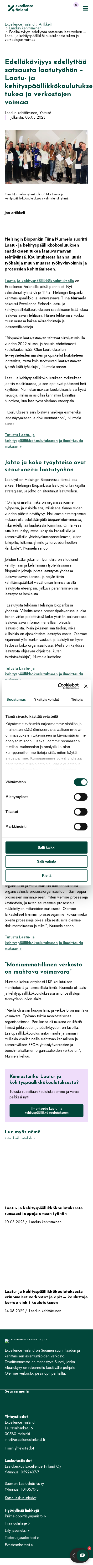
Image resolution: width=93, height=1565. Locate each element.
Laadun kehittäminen (25, 28)
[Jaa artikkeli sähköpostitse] (23, 222)
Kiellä (46, 875)
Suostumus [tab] (16, 699)
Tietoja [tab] (77, 699)
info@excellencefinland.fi (25, 1439)
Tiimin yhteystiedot (19, 1448)
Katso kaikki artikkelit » (20, 1138)
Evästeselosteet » (19, 1545)
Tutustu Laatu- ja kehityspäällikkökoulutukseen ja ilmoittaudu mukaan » (44, 440)
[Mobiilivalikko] (85, 8)
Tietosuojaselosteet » (22, 1537)
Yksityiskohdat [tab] (46, 699)
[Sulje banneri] (86, 686)
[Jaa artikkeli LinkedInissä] (15, 222)
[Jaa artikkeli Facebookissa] (7, 222)
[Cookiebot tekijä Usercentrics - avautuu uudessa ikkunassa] (59, 686)
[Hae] (65, 7)
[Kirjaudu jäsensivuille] (55, 7)
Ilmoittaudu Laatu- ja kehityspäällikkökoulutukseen (47, 1110)
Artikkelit (45, 24)
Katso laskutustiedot (20, 1498)
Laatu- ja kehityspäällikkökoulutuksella (39, 281)
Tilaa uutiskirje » (17, 1523)
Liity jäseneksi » (17, 1530)
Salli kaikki (46, 847)
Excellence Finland (20, 24)
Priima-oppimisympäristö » (25, 1516)
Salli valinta (46, 862)
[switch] (81, 797)
